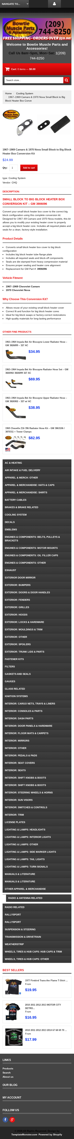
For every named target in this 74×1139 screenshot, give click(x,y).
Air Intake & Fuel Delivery (22, 470)
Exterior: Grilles (17, 607)
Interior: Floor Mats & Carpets (26, 733)
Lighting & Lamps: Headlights (25, 829)
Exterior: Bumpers (17, 585)
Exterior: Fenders (17, 599)
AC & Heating (13, 462)
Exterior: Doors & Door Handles (27, 592)
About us (8, 1076)
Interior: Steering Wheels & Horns (29, 792)
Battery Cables (15, 499)
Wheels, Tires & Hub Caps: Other (27, 959)
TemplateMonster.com (24, 1134)
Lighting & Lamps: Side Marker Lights (30, 851)
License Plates (15, 822)
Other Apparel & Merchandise (25, 889)
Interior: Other (15, 748)
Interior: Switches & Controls (26, 807)
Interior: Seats (15, 770)
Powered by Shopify (50, 1134)
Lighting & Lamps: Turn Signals (26, 866)
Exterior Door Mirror (20, 577)
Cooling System (24, 93)
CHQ (14, 182)
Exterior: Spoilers (18, 644)
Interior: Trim (14, 814)
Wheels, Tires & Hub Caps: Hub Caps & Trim (33, 951)
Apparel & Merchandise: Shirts (26, 492)
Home (8, 93)
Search (7, 1072)
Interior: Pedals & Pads (21, 755)
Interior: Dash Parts (19, 718)
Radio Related (14, 907)
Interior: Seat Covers (20, 763)
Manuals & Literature (20, 874)
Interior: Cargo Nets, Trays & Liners (30, 703)
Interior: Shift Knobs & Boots (25, 777)
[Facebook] (5, 1119)
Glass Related (15, 688)
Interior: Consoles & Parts (23, 711)
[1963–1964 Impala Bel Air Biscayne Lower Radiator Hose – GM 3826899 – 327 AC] (15, 351)
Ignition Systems (16, 696)
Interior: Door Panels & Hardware (28, 725)
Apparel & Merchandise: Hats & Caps (29, 485)
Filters (10, 666)
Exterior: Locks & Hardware (24, 622)
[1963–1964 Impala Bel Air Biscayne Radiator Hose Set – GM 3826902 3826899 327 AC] (15, 378)
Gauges (10, 681)
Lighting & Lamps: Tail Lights (25, 859)
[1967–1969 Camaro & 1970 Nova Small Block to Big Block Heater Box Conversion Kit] (37, 110)
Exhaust (10, 570)
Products (8, 1068)
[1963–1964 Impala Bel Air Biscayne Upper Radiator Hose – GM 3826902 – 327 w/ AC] (15, 407)
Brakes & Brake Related (21, 507)
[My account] (54, 4)
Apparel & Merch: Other (21, 477)
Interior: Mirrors (17, 740)
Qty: (5, 167)
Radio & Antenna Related (25, 898)
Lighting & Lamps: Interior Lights (28, 837)
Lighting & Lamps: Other (21, 844)
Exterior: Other (16, 637)
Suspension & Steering (20, 929)
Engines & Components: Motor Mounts (31, 548)
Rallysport (13, 914)
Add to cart (29, 168)
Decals (10, 522)
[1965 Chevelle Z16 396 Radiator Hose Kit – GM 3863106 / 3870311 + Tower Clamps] (15, 437)
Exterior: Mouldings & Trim (24, 629)
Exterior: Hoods (16, 614)
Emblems (11, 529)
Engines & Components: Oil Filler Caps (31, 555)
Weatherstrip (14, 944)
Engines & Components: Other (25, 562)
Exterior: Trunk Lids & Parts (24, 651)
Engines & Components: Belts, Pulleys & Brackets (32, 539)
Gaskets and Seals (18, 674)
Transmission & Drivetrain (23, 936)
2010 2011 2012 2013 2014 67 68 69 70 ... (46, 1030)
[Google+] (12, 1119)
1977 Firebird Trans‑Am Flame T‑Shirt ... (46, 980)
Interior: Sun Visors (19, 800)
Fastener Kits (14, 659)
